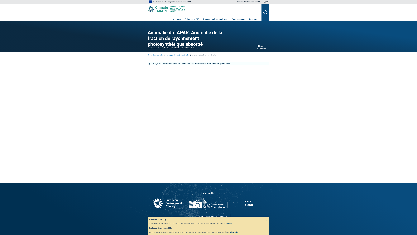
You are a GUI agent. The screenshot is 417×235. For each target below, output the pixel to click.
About (248, 201)
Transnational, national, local (215, 19)
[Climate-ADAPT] (204, 9)
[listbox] (170, 2)
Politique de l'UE (192, 19)
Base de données (158, 55)
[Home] (149, 55)
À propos (177, 19)
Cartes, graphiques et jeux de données (177, 55)
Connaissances (238, 19)
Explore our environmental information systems (208, 216)
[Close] (266, 220)
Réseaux (253, 19)
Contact (249, 205)
